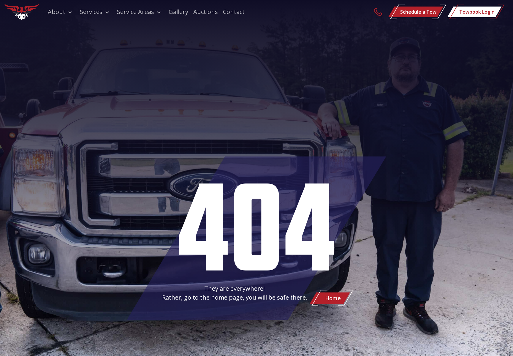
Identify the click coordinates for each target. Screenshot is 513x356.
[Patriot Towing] (21, 12)
